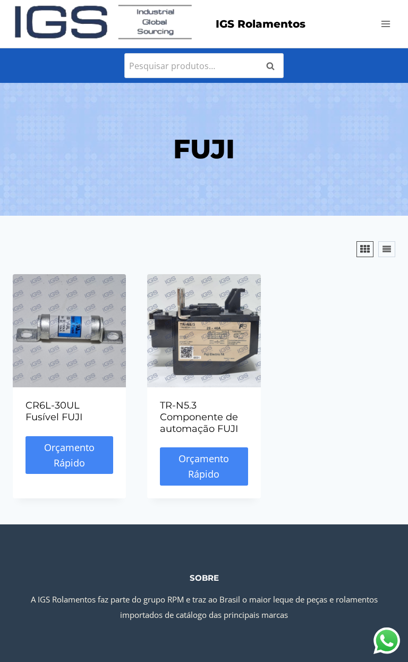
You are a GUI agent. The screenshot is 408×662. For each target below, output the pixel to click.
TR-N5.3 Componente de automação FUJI (199, 417)
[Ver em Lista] (386, 249)
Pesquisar (274, 66)
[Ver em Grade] (364, 249)
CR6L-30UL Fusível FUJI (54, 411)
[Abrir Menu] (385, 23)
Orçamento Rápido (69, 455)
